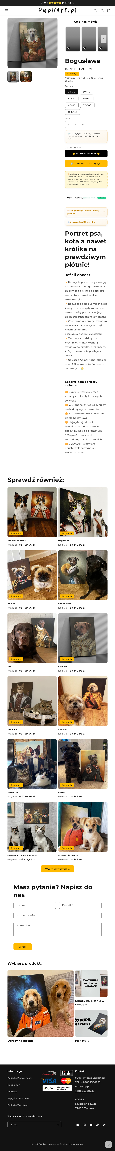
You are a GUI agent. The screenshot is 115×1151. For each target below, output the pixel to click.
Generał (62, 729)
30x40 (86, 91)
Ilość (67, 118)
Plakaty (80, 1040)
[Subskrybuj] (58, 1124)
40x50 (71, 98)
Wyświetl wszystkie (57, 868)
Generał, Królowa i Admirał (22, 855)
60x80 (71, 105)
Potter (61, 792)
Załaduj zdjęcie (73, 147)
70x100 (87, 105)
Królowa (12, 729)
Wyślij (23, 946)
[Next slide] (103, 39)
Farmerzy (12, 792)
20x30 (71, 91)
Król (9, 666)
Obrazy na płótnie (20, 1040)
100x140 (72, 112)
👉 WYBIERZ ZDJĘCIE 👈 (86, 153)
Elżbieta (62, 666)
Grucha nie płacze (68, 855)
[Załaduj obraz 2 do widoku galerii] (26, 76)
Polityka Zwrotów (17, 1105)
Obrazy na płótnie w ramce (90, 1002)
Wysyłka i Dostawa (18, 1098)
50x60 (86, 98)
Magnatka (63, 540)
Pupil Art (43, 1144)
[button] (6, 10)
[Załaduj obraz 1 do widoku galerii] (13, 76)
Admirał (11, 603)
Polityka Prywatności (19, 1078)
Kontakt (12, 1091)
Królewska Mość (16, 540)
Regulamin (13, 1085)
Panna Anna (65, 603)
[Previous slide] (68, 39)
